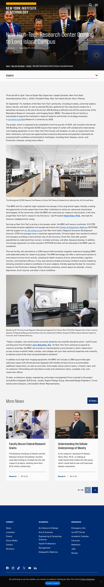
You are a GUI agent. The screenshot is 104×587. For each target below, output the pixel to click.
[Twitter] (24, 568)
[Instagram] (13, 568)
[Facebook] (7, 568)
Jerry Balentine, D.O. (41, 345)
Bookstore (75, 544)
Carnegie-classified (16, 119)
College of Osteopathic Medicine (73, 227)
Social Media (12, 540)
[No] (101, 581)
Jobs (73, 549)
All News (93, 400)
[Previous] (88, 490)
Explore (10, 75)
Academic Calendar (80, 536)
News (8, 528)
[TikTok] (18, 568)
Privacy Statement (87, 579)
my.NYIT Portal (78, 532)
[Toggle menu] (96, 5)
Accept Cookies (52, 583)
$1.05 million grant (33, 230)
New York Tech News (18, 66)
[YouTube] (29, 568)
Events (9, 536)
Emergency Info (78, 528)
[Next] (95, 490)
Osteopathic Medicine (48, 552)
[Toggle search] (90, 5)
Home (8, 66)
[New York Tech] (21, 8)
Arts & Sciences (46, 532)
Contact (9, 544)
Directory (10, 549)
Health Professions (47, 543)
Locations (10, 532)
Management (44, 548)
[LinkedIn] (35, 568)
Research (12, 476)
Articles (28, 66)
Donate (74, 553)
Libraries (75, 540)
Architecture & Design (48, 528)
